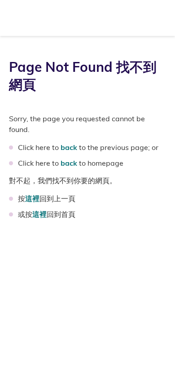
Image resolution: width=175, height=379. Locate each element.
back (69, 147)
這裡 (32, 198)
